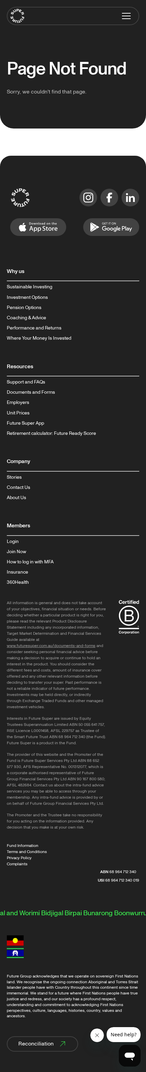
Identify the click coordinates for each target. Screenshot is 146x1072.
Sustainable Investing (29, 287)
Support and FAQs (26, 382)
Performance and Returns (34, 328)
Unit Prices (18, 413)
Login (13, 542)
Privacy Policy (19, 858)
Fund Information (22, 846)
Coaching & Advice (26, 318)
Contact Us (18, 487)
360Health (18, 582)
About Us (16, 498)
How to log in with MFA (30, 562)
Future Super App (25, 423)
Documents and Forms (31, 392)
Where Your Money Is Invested (39, 338)
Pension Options (24, 308)
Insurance (17, 572)
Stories (14, 477)
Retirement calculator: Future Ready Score (51, 433)
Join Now (16, 552)
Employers (18, 402)
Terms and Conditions (27, 852)
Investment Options (27, 297)
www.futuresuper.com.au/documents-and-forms (51, 646)
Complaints (17, 864)
